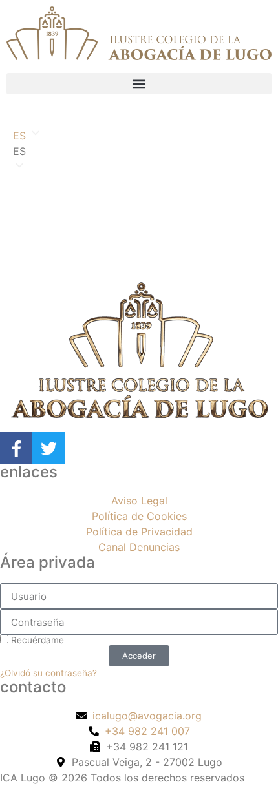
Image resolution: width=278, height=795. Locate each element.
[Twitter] (48, 448)
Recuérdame (36, 640)
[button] (139, 83)
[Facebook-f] (16, 448)
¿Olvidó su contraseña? (48, 673)
